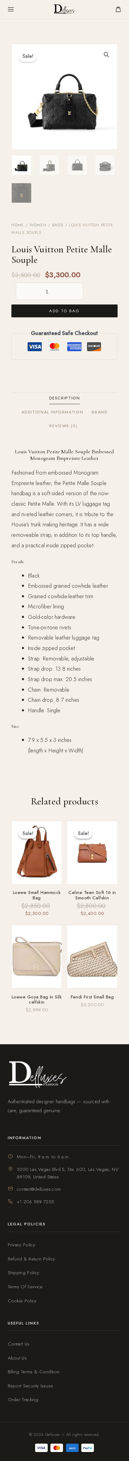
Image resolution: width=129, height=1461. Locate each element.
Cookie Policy (22, 1300)
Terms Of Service (25, 1286)
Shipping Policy (23, 1272)
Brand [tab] (99, 412)
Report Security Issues (30, 1385)
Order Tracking (23, 1399)
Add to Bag (64, 311)
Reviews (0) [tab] (63, 426)
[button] (106, 54)
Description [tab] (64, 398)
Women (38, 225)
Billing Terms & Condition (34, 1371)
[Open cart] (118, 9)
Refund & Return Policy (31, 1258)
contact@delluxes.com (39, 1189)
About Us (17, 1357)
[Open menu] (10, 9)
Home (17, 225)
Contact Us (19, 1343)
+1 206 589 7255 (35, 1201)
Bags (57, 225)
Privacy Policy (21, 1244)
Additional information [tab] (52, 412)
